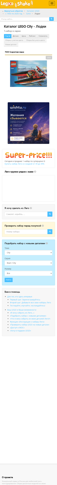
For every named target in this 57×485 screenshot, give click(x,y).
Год (6, 36)
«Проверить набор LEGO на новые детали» (29, 324)
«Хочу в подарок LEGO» (20, 330)
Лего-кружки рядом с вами (19, 171)
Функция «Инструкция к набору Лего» (27, 321)
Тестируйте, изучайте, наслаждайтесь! (27, 305)
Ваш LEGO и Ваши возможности (21, 310)
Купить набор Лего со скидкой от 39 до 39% (24, 164)
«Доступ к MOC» (17, 327)
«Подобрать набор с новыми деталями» (28, 316)
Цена (24, 36)
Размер (8, 268)
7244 (14, 52)
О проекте (7, 477)
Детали (16, 36)
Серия (7, 258)
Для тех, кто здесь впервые (19, 296)
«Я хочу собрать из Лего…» (22, 312)
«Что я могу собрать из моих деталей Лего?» (30, 318)
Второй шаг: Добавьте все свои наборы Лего (30, 302)
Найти (8, 280)
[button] (44, 161)
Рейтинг (32, 36)
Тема (7, 248)
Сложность (43, 36)
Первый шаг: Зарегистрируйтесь (25, 299)
